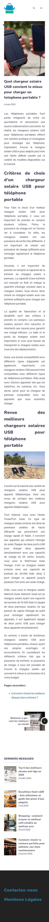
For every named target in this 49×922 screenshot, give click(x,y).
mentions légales (23, 899)
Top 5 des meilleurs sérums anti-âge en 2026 (30, 771)
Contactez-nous (21, 890)
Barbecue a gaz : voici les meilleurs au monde (19, 721)
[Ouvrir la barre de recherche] (34, 8)
